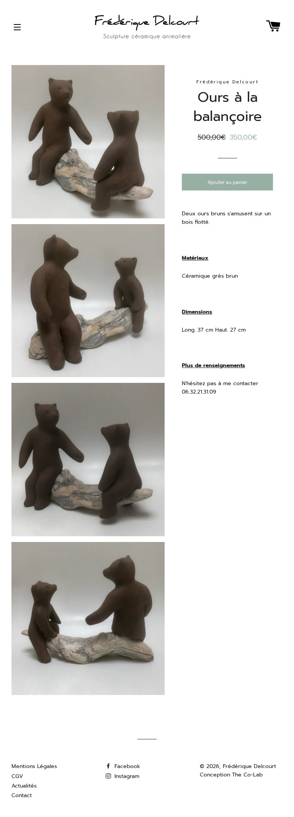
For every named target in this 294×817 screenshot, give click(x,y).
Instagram (126, 776)
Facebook (126, 766)
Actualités (24, 786)
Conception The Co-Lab (231, 775)
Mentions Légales (34, 766)
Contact (21, 795)
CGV (17, 776)
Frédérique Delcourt (249, 766)
